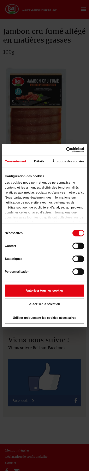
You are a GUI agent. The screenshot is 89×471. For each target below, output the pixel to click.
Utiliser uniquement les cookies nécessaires (44, 317)
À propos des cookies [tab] (68, 161)
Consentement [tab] (15, 161)
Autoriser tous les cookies (45, 290)
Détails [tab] (39, 161)
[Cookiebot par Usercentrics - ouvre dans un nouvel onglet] (66, 149)
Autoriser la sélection (44, 304)
